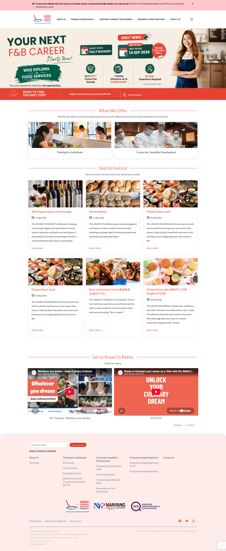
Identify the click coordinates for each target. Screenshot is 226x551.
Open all (177, 425)
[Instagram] (193, 522)
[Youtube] (186, 522)
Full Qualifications (72, 473)
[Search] (192, 19)
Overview (34, 462)
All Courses (68, 462)
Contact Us (175, 19)
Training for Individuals (82, 19)
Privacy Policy (35, 521)
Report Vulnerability (54, 521)
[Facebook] (179, 522)
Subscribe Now (78, 445)
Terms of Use (75, 521)
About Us (61, 19)
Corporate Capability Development (115, 19)
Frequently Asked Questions (151, 19)
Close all (190, 425)
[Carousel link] (113, 64)
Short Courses (70, 468)
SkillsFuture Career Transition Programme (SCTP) (74, 481)
